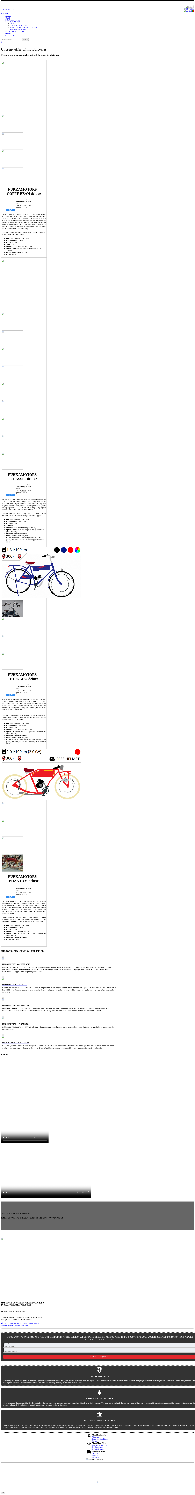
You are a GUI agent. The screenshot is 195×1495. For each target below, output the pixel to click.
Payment (95, 1453)
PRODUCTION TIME (18, 25)
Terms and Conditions (100, 1439)
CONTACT (9, 35)
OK (3, 1493)
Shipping (95, 1455)
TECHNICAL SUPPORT (19, 29)
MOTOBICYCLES (12, 21)
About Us (95, 1437)
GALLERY (9, 33)
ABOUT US (14, 23)
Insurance (95, 1457)
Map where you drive (99, 1445)
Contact (94, 1441)
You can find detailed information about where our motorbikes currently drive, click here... (20, 1324)
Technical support (98, 1449)
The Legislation (97, 1447)
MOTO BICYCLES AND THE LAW (24, 27)
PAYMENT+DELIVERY (14, 31)
